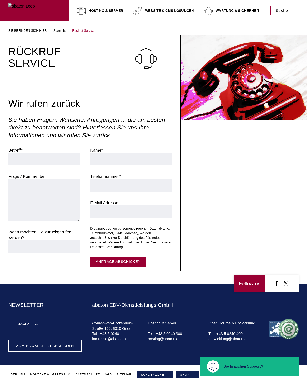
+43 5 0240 (109, 334)
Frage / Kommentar (26, 176)
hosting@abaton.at (163, 339)
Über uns (16, 374)
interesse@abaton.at (109, 339)
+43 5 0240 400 (229, 334)
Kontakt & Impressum (50, 374)
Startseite (59, 30)
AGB (108, 374)
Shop (185, 374)
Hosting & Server (105, 11)
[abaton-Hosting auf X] (286, 284)
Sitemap (124, 374)
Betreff (15, 150)
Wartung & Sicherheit (237, 11)
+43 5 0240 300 (169, 334)
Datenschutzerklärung (106, 247)
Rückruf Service (83, 30)
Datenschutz (87, 374)
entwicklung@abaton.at (227, 339)
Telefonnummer (105, 176)
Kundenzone (300, 10)
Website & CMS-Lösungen (169, 11)
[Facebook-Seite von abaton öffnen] (276, 284)
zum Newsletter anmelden (45, 346)
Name (96, 150)
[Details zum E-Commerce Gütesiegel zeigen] (284, 338)
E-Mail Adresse (104, 202)
